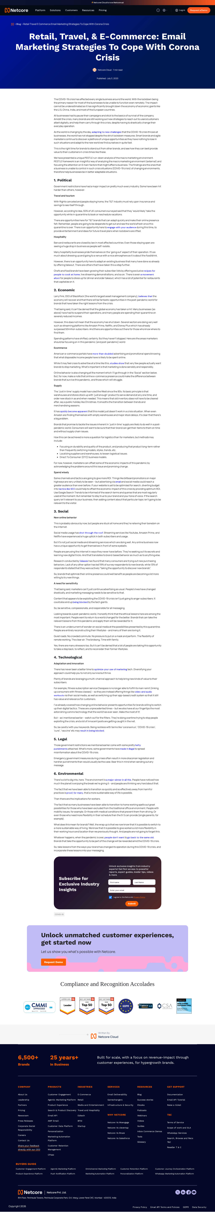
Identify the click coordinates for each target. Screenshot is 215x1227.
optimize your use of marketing (110, 669)
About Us (22, 1094)
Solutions (55, 10)
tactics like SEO (67, 488)
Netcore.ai (119, 2)
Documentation (175, 1094)
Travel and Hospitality (89, 1110)
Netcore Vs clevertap (118, 1128)
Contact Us (23, 1140)
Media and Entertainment (91, 1105)
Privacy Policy (139, 897)
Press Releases (25, 1121)
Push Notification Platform (63, 1174)
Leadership (23, 1100)
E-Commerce (84, 1094)
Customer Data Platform (60, 1126)
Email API (52, 1115)
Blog (18, 24)
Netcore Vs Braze (116, 1133)
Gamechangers (115, 1100)
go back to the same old (140, 837)
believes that (145, 296)
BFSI (80, 1121)
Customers (71, 10)
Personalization (55, 1131)
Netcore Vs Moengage (118, 1122)
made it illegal (127, 748)
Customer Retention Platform (134, 1169)
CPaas (51, 1155)
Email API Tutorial (176, 1100)
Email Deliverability (117, 1094)
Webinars (142, 1115)
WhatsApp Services (177, 1133)
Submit (132, 903)
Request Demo (53, 962)
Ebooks (141, 1105)
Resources (88, 10)
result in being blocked (92, 730)
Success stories (145, 1100)
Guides (140, 1126)
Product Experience (58, 1105)
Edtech (81, 1115)
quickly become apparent (74, 411)
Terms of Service (175, 1122)
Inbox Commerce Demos (149, 1131)
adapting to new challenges (106, 132)
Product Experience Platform (29, 1174)
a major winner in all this (118, 779)
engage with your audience (121, 227)
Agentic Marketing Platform (62, 1100)
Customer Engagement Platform (31, 1169)
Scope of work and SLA (179, 1128)
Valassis (84, 561)
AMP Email (53, 1121)
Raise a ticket (174, 1105)
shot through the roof (91, 532)
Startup (82, 1126)
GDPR (186, 1207)
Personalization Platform (131, 1174)
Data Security (199, 1207)
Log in (182, 10)
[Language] (165, 10)
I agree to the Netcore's (129, 897)
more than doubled (103, 353)
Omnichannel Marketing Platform (101, 1169)
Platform (40, 10)
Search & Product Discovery (62, 1110)
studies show (117, 363)
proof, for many (75, 792)
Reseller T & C (174, 1147)
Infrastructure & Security (120, 1105)
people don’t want (114, 837)
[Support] (158, 10)
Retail (80, 1100)
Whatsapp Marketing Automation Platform (172, 1174)
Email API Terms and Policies (165, 1207)
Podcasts (142, 1110)
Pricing (103, 10)
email (118, 481)
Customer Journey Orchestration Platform (172, 1169)
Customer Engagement (59, 1094)
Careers (22, 1135)
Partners (22, 1105)
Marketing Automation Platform (100, 1174)
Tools (139, 1136)
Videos (140, 1121)
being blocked (80, 602)
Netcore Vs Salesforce (119, 1138)
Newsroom (23, 1115)
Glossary (141, 1142)
